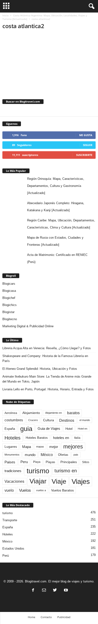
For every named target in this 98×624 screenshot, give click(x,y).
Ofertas (63, 454)
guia (26, 428)
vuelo (9, 490)
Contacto (46, 617)
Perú (5, 555)
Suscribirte (84, 155)
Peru (24, 462)
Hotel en (82, 428)
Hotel (69, 428)
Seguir (87, 145)
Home (31, 617)
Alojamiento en (53, 412)
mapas (40, 446)
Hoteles (12, 437)
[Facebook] (33, 590)
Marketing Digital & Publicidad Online (28, 326)
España (10, 428)
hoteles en (61, 438)
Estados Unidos (13, 548)
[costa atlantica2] (49, 60)
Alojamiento (31, 413)
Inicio (5, 15)
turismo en (65, 470)
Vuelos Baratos (62, 490)
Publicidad (63, 617)
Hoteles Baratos (37, 437)
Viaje (59, 481)
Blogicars (8, 283)
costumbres (14, 420)
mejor (53, 447)
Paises (10, 462)
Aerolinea (11, 412)
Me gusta (85, 135)
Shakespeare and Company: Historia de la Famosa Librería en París (45, 358)
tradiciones (13, 471)
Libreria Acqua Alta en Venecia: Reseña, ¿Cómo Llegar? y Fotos (46, 348)
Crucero (33, 420)
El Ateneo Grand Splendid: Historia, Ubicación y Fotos (39, 368)
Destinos (66, 420)
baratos (73, 413)
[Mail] (44, 590)
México (47, 455)
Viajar (37, 481)
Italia (77, 437)
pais (76, 454)
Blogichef (8, 298)
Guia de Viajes (49, 428)
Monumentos (12, 454)
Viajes (81, 481)
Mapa (26, 447)
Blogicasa (9, 291)
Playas (50, 462)
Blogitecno (9, 319)
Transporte (9, 520)
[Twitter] (54, 590)
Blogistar (8, 312)
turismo (38, 471)
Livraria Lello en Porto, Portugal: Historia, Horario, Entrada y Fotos (48, 389)
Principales (68, 462)
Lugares (11, 446)
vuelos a (41, 490)
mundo (30, 455)
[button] (90, 6)
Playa (36, 462)
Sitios (85, 462)
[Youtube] (65, 590)
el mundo (84, 420)
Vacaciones (14, 481)
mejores (73, 446)
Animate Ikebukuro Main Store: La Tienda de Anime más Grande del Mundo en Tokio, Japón (46, 379)
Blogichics (9, 305)
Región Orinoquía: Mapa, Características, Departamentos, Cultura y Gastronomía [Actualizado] (55, 186)
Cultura (48, 420)
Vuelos (25, 490)
